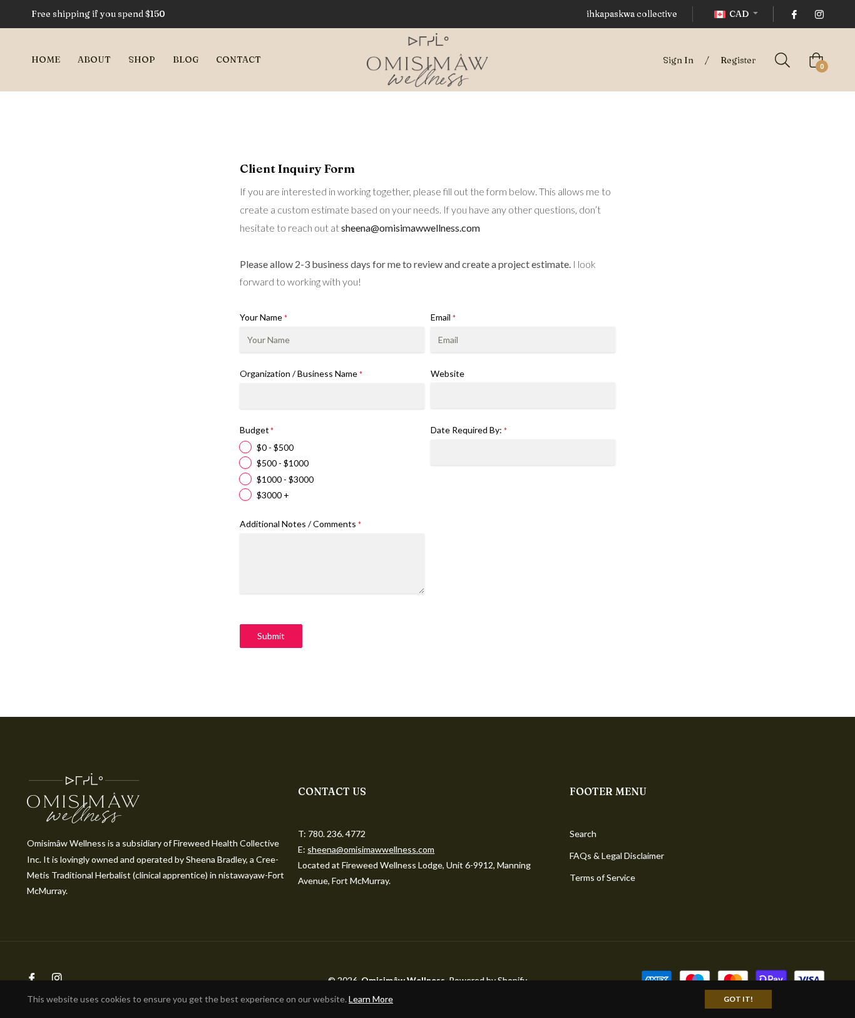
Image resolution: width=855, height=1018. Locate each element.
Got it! (738, 999)
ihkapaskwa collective (631, 13)
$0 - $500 (275, 447)
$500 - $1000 (283, 463)
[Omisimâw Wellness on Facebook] (794, 13)
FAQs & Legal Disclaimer (617, 855)
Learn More (371, 999)
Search (583, 833)
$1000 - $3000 (285, 479)
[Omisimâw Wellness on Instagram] (819, 13)
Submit (271, 635)
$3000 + (273, 495)
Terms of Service (602, 877)
